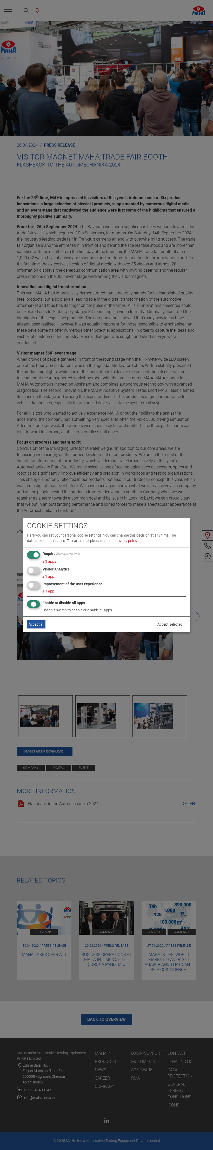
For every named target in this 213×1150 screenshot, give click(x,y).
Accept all (36, 624)
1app (48, 576)
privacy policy (126, 541)
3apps (49, 561)
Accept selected (170, 624)
